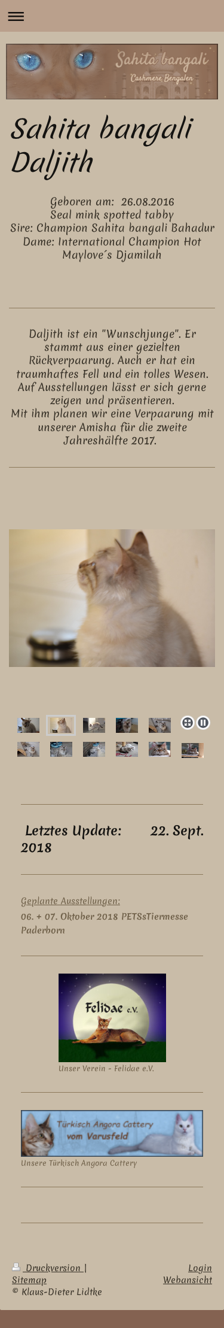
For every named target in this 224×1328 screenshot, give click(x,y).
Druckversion (53, 1268)
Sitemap (29, 1280)
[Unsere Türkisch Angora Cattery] (112, 1133)
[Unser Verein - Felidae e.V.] (112, 1018)
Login (200, 1268)
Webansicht (187, 1280)
